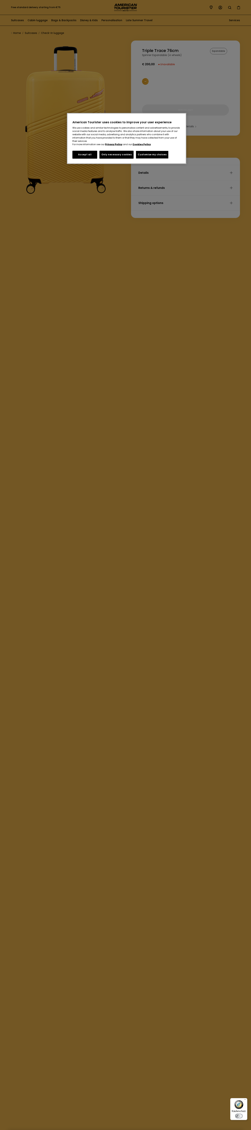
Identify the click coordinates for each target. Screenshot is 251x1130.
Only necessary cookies (116, 154)
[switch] (239, 1116)
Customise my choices (152, 154)
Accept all (85, 154)
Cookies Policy (141, 144)
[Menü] (245, 1100)
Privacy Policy (113, 144)
